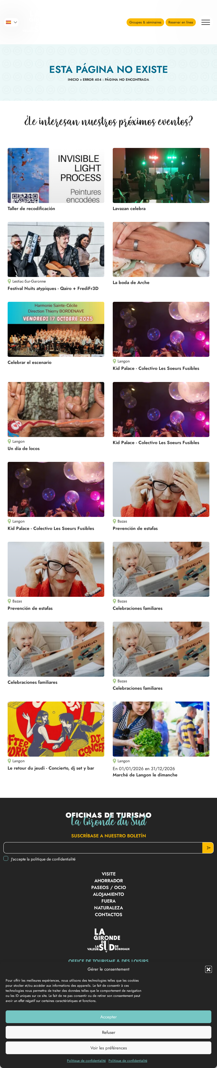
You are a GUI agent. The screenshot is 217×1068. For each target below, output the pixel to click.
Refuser (108, 1032)
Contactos (108, 914)
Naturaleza (108, 908)
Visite (109, 874)
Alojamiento (108, 894)
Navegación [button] (206, 22)
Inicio (73, 79)
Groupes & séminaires (145, 22)
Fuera (108, 901)
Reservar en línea (180, 22)
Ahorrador (108, 880)
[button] (208, 969)
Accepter (108, 1017)
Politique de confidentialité (86, 1060)
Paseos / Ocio (108, 887)
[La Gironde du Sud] (44, 22)
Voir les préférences (108, 1048)
